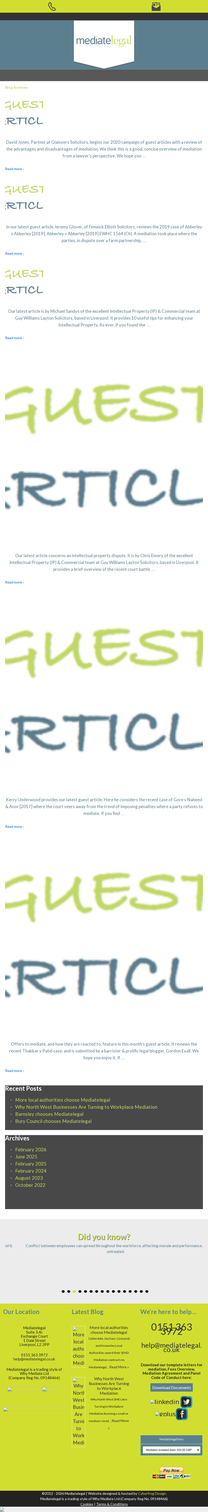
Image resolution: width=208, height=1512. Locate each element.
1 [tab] (63, 1291)
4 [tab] (79, 1291)
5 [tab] (85, 1291)
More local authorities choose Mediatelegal (62, 1100)
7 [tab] (96, 1291)
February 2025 (30, 1164)
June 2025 (26, 1156)
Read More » (119, 1367)
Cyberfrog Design (152, 1493)
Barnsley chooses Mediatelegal (49, 1114)
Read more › (14, 169)
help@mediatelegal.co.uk (34, 1359)
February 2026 (30, 1149)
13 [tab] (130, 1291)
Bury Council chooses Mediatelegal (53, 1121)
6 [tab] (91, 1291)
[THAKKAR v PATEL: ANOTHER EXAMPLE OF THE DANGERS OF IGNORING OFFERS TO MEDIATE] (104, 935)
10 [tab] (113, 1291)
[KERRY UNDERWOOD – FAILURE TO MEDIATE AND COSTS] (104, 690)
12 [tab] (124, 1291)
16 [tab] (146, 1291)
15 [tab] (141, 1291)
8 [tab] (102, 1291)
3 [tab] (74, 1291)
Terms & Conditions (112, 1504)
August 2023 (29, 1178)
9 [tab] (107, 1291)
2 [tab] (68, 1291)
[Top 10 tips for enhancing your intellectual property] (104, 282)
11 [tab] (118, 1291)
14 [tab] (135, 1291)
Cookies (86, 1504)
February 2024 (30, 1171)
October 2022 (30, 1185)
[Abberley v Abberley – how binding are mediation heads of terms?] (104, 197)
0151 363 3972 (171, 1329)
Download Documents (171, 1387)
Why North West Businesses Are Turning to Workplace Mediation (86, 1107)
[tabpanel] (104, 1248)
